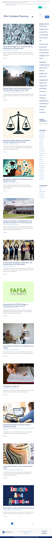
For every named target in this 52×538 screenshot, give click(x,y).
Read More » (5, 58)
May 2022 (41, 157)
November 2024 (42, 132)
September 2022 (42, 153)
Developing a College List (11, 386)
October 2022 (41, 151)
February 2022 (41, 163)
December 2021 (42, 165)
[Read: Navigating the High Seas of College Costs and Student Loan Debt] (18, 168)
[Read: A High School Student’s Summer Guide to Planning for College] (18, 412)
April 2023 (41, 145)
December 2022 (42, 149)
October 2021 (41, 169)
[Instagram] (45, 533)
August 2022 (41, 155)
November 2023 (42, 136)
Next (33, 523)
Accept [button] (40, 7)
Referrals (26, 531)
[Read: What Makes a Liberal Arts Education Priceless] (18, 495)
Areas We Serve (26, 533)
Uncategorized (6, 50)
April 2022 (41, 159)
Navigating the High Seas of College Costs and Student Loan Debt (43, 85)
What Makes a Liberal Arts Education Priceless (18, 508)
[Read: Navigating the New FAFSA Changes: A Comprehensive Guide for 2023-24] (18, 291)
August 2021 (41, 171)
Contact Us (31, 531)
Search (40, 14)
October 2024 (41, 134)
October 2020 (41, 177)
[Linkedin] (44, 533)
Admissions (5, 428)
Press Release (41, 195)
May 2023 (41, 143)
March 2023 (41, 147)
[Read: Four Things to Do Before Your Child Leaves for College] (18, 333)
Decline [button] (44, 7)
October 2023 (41, 138)
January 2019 (41, 178)
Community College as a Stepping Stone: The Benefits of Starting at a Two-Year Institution (44, 103)
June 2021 (41, 173)
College (4, 266)
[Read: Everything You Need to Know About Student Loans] (18, 453)
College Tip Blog (6, 91)
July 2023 (41, 139)
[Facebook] (42, 533)
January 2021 (41, 175)
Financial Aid (5, 307)
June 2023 (41, 141)
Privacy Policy (21, 531)
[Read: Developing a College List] (18, 373)
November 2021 (42, 167)
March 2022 (41, 161)
